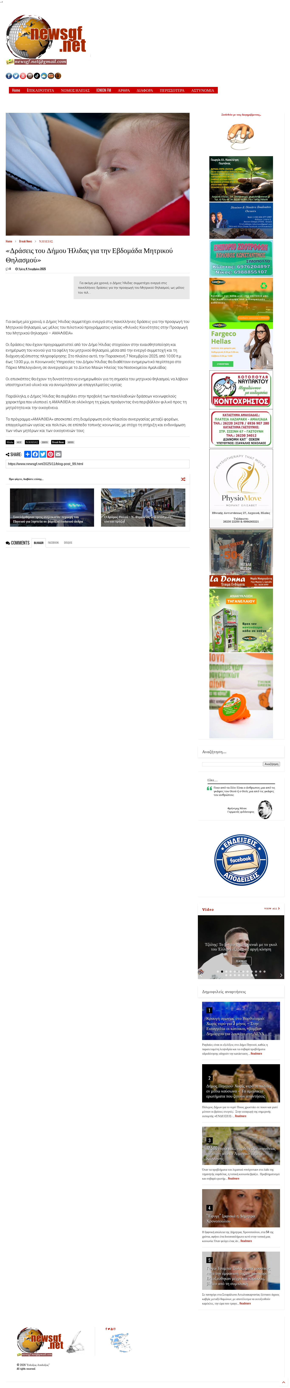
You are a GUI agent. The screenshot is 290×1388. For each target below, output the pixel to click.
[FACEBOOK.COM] (9, 78)
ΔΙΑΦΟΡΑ (145, 90)
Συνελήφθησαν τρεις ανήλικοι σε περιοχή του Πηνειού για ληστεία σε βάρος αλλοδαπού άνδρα (48, 519)
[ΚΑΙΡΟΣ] (44, 78)
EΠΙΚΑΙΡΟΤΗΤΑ (40, 90)
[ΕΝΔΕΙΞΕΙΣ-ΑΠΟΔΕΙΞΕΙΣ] (51, 78)
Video (208, 909)
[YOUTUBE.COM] (23, 78)
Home (16, 90)
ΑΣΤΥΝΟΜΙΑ (202, 90)
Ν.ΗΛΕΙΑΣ (46, 241)
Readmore (241, 961)
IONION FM (103, 90)
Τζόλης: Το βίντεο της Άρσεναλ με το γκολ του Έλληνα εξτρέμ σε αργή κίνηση (241, 946)
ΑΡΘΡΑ (124, 90)
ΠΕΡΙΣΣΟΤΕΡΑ (172, 90)
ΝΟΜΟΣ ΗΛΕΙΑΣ (75, 90)
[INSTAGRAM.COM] (30, 78)
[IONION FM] (58, 78)
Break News (25, 241)
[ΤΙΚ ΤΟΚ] (37, 78)
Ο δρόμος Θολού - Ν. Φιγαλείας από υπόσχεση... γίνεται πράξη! (138, 519)
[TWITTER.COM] (16, 78)
